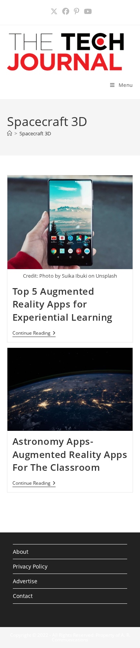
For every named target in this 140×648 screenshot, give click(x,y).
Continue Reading (34, 333)
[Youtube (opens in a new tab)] (87, 11)
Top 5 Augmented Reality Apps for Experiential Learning (62, 304)
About (20, 551)
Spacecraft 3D (35, 133)
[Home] (9, 133)
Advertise (25, 581)
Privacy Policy (30, 566)
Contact (23, 596)
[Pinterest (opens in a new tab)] (77, 11)
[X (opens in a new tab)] (54, 11)
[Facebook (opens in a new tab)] (66, 11)
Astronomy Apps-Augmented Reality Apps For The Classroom (70, 454)
